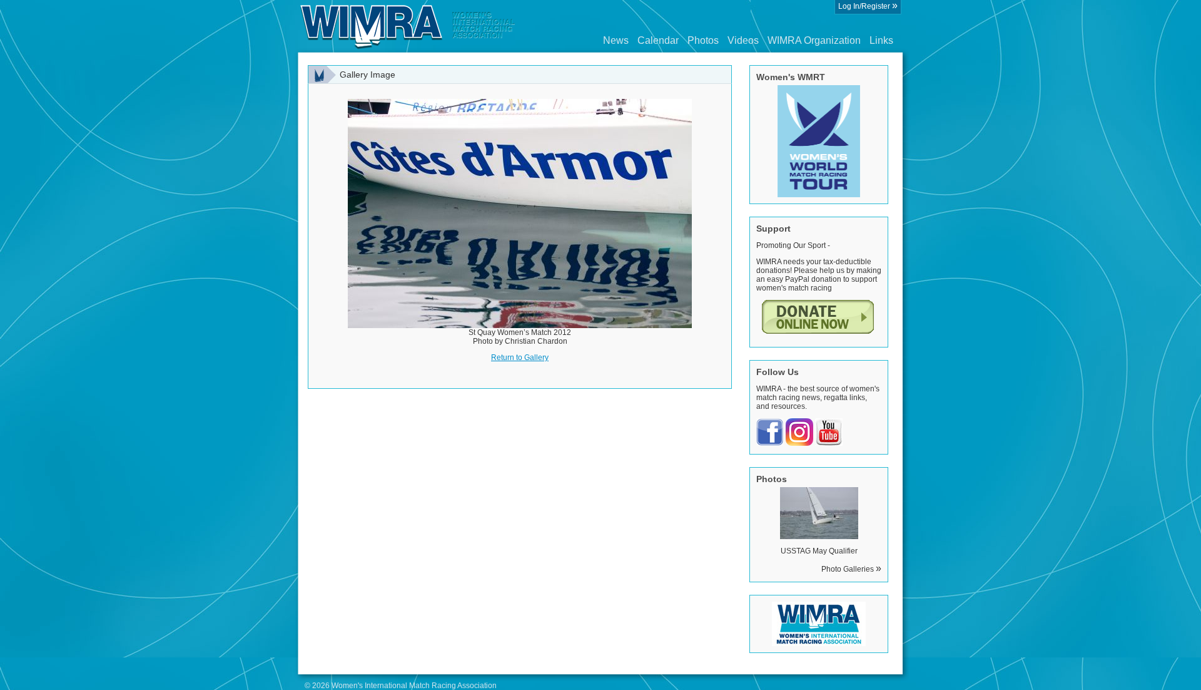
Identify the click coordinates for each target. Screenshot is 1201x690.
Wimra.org (407, 26)
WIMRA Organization (814, 40)
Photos (703, 40)
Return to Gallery (520, 357)
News (616, 40)
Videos (743, 40)
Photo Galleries (851, 569)
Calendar (658, 40)
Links (881, 40)
